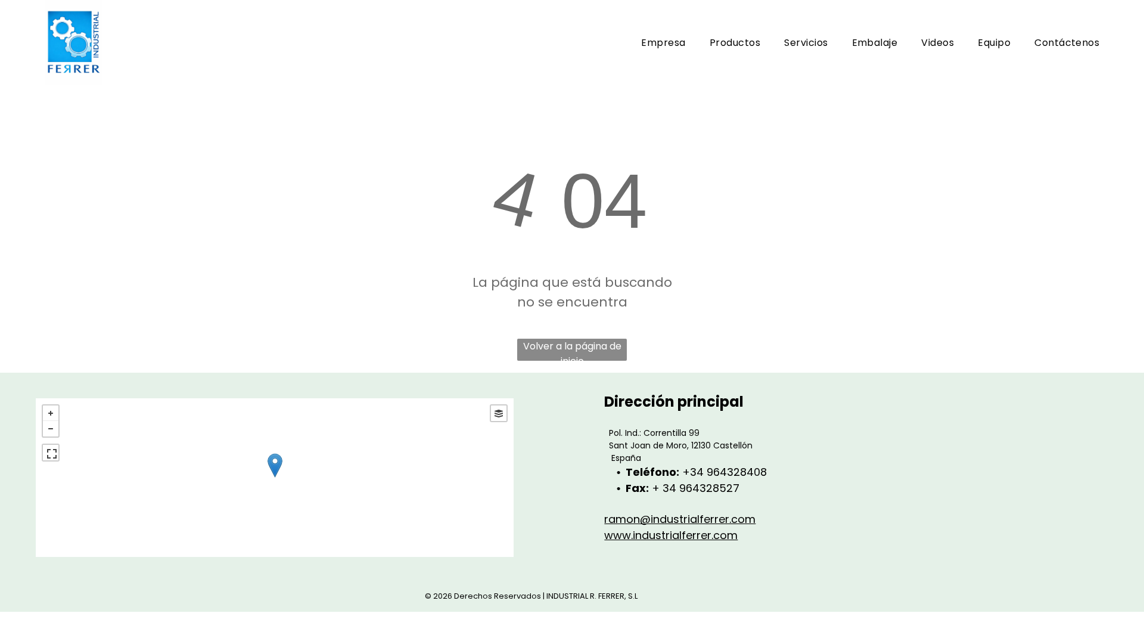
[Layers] (498, 413)
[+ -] (275, 477)
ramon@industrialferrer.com (680, 519)
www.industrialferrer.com (671, 535)
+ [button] (50, 413)
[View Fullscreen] (50, 452)
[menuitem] (663, 42)
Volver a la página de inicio (572, 350)
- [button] (50, 428)
